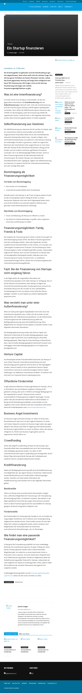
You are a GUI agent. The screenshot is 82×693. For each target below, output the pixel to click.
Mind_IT (60, 6)
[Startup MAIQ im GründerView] (28, 643)
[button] (75, 7)
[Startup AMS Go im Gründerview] (11, 643)
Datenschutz (60, 1)
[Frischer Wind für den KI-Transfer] (59, 130)
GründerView (8, 647)
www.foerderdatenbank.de (36, 407)
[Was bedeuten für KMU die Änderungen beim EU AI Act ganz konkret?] (59, 140)
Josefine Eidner (59, 82)
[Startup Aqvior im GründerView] (45, 643)
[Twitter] (11, 61)
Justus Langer (13, 52)
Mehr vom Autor (24, 634)
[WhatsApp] (20, 61)
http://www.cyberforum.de (24, 609)
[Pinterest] (15, 61)
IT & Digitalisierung (35, 6)
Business (45, 6)
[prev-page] (5, 656)
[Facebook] (6, 61)
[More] (24, 61)
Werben (38, 1)
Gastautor (31, 1)
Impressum (52, 1)
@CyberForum (19, 582)
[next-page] (8, 656)
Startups (53, 6)
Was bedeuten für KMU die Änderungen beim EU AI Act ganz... (71, 139)
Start (5, 12)
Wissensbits (68, 6)
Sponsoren (45, 1)
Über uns (25, 1)
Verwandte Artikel (11, 634)
